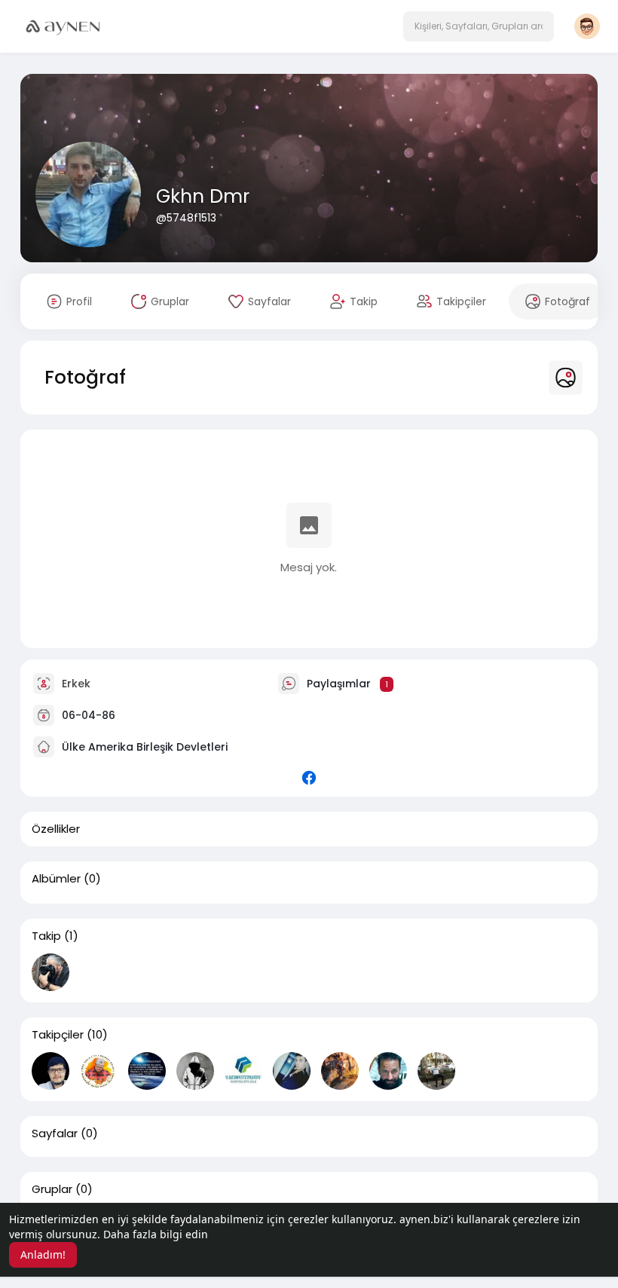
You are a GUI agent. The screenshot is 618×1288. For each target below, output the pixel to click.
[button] (478, 26)
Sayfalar (55, 1133)
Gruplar (52, 1189)
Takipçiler (58, 1035)
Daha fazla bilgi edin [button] (155, 1234)
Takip (46, 936)
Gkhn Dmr (202, 196)
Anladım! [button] (43, 1254)
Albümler (56, 879)
